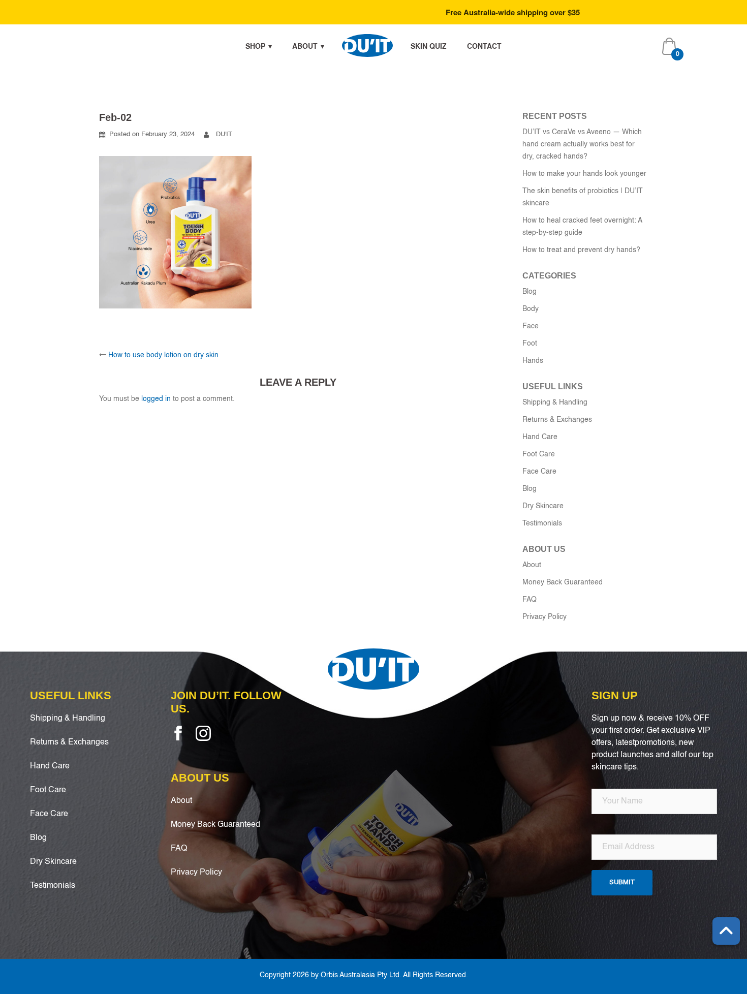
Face (530, 326)
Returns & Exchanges (557, 419)
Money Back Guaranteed (562, 582)
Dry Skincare (543, 506)
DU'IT (224, 134)
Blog (529, 291)
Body (530, 309)
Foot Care (538, 454)
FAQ (529, 599)
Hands (532, 360)
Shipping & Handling (554, 402)
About (305, 46)
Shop (255, 46)
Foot (529, 343)
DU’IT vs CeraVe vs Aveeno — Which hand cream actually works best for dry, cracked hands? (582, 144)
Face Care (539, 471)
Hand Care (539, 437)
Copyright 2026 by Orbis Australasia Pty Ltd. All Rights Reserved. (364, 975)
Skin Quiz (429, 46)
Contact (484, 46)
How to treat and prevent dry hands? (581, 250)
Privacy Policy (544, 616)
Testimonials (542, 523)
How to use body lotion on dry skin (163, 355)
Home (367, 46)
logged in (156, 398)
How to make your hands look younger (584, 173)
